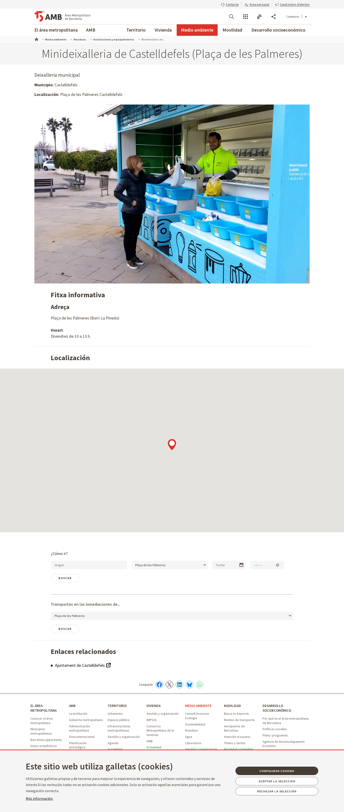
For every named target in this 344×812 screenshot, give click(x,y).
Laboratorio (193, 743)
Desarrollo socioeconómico (278, 30)
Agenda (113, 743)
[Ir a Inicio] (36, 38)
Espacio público (119, 720)
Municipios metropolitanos (41, 731)
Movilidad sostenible (238, 749)
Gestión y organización (124, 737)
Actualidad (115, 749)
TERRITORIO (117, 705)
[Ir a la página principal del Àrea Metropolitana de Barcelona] (62, 16)
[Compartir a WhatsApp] (199, 684)
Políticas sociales (275, 729)
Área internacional (81, 737)
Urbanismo (115, 713)
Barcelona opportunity (46, 740)
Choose (241, 564)
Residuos (191, 730)
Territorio (136, 30)
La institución (78, 713)
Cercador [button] (231, 16)
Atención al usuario (237, 737)
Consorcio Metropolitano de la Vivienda (160, 730)
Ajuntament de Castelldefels (80, 665)
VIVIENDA (153, 705)
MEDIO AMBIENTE (198, 705)
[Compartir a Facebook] (159, 684)
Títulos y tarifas (234, 743)
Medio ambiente (197, 30)
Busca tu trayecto (236, 713)
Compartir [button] (274, 16)
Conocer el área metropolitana (41, 720)
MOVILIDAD (232, 705)
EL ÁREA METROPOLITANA (43, 708)
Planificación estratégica (78, 745)
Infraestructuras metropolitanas (119, 728)
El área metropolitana (56, 30)
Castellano (292, 16)
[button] (230, 4)
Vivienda (163, 30)
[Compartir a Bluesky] (189, 684)
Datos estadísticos (43, 746)
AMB (90, 30)
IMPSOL (151, 720)
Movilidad (232, 30)
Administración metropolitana (79, 728)
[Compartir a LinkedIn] (179, 684)
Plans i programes (275, 735)
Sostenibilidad (195, 724)
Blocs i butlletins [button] (260, 16)
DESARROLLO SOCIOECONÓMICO (277, 708)
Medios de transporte (239, 720)
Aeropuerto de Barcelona (234, 728)
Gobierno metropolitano (86, 720)
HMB (149, 741)
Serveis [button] (245, 16)
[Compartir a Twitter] (169, 684)
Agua (188, 737)
